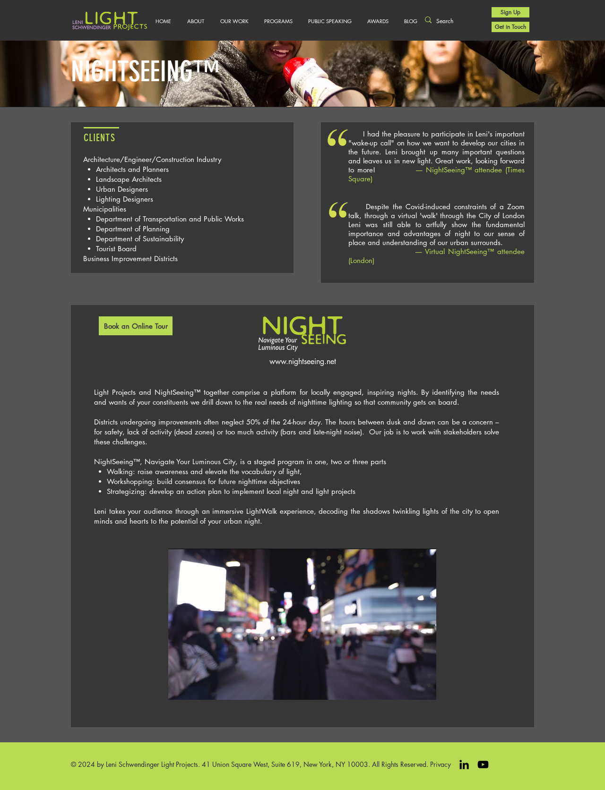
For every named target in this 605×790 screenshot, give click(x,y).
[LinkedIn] (464, 764)
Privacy (440, 764)
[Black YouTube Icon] (483, 764)
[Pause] (180, 687)
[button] (234, 21)
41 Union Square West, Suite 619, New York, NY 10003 (285, 764)
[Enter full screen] (423, 687)
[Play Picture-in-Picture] (407, 687)
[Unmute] (196, 687)
